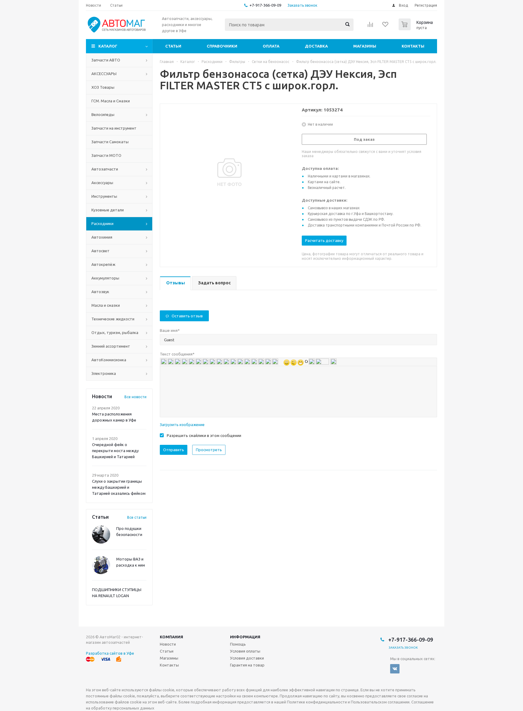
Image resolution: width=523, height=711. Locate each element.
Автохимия (101, 237)
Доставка (316, 46)
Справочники (222, 46)
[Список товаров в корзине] (416, 28)
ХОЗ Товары (102, 87)
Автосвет (100, 251)
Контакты (413, 46)
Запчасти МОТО (106, 155)
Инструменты (104, 196)
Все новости (135, 397)
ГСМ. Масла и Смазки (110, 101)
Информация (245, 637)
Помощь (238, 644)
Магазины (364, 46)
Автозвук (100, 291)
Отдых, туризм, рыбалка (114, 332)
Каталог (107, 46)
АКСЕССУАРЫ (104, 73)
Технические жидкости (112, 319)
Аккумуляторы (105, 278)
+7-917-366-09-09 (265, 5)
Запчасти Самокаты (110, 142)
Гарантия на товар (247, 665)
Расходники (102, 223)
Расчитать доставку (324, 240)
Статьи (173, 46)
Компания (171, 637)
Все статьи (136, 517)
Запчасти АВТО (105, 60)
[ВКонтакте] (395, 668)
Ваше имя (170, 330)
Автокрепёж (103, 264)
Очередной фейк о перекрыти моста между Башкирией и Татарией (115, 450)
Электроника (103, 373)
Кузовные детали (107, 210)
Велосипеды (102, 114)
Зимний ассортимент (110, 346)
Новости (168, 644)
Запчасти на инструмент (114, 128)
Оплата (271, 46)
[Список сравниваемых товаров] (370, 26)
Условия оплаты (245, 651)
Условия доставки (247, 658)
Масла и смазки (105, 305)
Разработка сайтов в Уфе (110, 653)
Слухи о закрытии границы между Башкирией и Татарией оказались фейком (119, 487)
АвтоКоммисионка (108, 360)
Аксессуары (102, 182)
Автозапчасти (104, 169)
